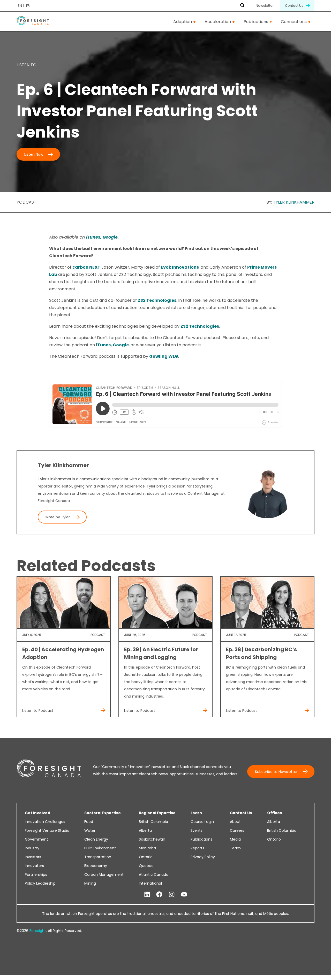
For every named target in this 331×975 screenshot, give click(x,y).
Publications (256, 22)
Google (110, 237)
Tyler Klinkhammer (293, 202)
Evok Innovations (180, 267)
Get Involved (37, 812)
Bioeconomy (95, 865)
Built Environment (100, 848)
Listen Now (33, 154)
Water (89, 830)
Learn (196, 812)
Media (235, 839)
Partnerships (36, 874)
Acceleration (218, 22)
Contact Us (294, 5)
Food (88, 821)
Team (235, 848)
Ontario (146, 856)
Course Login (202, 821)
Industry (32, 848)
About (235, 821)
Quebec (146, 865)
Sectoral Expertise (102, 812)
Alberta (145, 830)
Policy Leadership (40, 883)
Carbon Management (104, 874)
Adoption (182, 22)
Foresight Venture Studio (47, 830)
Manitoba (147, 848)
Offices (274, 812)
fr (28, 5)
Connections (294, 22)
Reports (197, 848)
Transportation (97, 856)
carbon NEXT (86, 267)
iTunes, (94, 237)
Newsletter (265, 5)
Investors (33, 856)
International (150, 883)
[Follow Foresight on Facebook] (159, 894)
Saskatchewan (152, 839)
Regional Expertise (157, 812)
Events (196, 830)
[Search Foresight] (242, 5)
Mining (90, 883)
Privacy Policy (203, 856)
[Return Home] (33, 21)
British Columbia (153, 821)
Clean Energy (96, 839)
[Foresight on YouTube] (184, 894)
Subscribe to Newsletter (276, 771)
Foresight (37, 930)
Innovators (34, 865)
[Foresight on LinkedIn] (147, 894)
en (20, 5)
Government (36, 839)
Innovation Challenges (45, 821)
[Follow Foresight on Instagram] (171, 894)
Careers (237, 830)
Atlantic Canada (153, 874)
